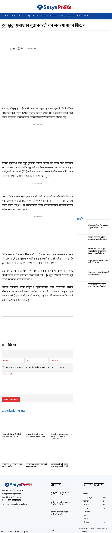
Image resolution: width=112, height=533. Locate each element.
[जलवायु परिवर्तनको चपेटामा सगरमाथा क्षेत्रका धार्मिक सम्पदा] (37, 423)
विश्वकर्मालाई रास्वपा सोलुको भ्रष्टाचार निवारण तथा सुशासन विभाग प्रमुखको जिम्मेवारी (62, 436)
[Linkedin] (47, 312)
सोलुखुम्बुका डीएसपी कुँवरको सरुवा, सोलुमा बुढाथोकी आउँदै (60, 465)
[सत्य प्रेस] (5, 49)
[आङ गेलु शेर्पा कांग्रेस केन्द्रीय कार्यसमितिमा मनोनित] (44, 514)
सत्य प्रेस (12, 49)
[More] (60, 312)
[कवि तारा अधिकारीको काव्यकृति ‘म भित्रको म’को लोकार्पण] (44, 504)
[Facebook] (22, 312)
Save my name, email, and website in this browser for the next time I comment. (36, 367)
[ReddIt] (53, 312)
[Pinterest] (34, 312)
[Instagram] (10, 508)
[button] (105, 16)
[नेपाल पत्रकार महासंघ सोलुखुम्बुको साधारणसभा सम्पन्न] (37, 453)
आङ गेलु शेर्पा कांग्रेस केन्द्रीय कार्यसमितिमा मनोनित (59, 513)
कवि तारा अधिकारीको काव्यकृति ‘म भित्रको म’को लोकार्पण (61, 503)
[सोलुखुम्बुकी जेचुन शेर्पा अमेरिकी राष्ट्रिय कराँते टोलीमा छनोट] (13, 423)
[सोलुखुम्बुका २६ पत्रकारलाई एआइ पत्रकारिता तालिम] (13, 453)
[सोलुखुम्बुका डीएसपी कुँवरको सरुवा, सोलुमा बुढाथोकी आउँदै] (62, 453)
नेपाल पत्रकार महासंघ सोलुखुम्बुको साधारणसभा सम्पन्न (36, 465)
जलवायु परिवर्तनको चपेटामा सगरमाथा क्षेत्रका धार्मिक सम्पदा (35, 435)
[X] (28, 312)
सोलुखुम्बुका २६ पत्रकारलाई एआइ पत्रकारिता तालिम (12, 465)
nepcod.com (53, 530)
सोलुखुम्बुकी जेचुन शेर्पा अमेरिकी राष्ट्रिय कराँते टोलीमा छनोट (11, 435)
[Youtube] (28, 508)
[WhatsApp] (41, 312)
